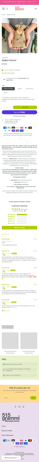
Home (3, 14)
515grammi (5, 57)
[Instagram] (19, 407)
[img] (5, 239)
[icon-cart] (35, 8)
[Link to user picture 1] (6, 314)
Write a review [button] (19, 228)
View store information (11, 123)
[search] (7, 8)
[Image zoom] (19, 35)
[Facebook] (16, 407)
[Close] (19, 458)
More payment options (19, 116)
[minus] (4, 107)
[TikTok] (23, 407)
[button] (5, 73)
